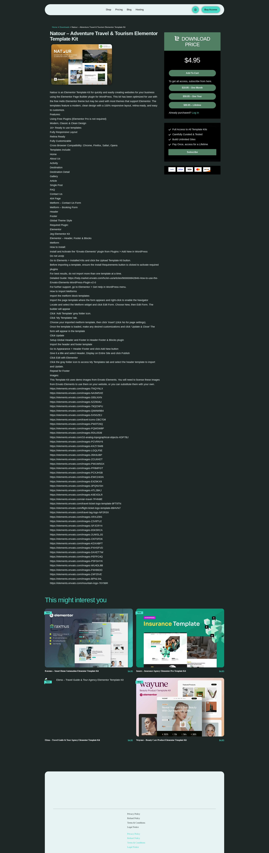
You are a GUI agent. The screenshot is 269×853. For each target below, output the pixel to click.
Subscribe (192, 152)
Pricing (119, 9)
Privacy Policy (133, 814)
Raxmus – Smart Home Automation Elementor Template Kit (72, 671)
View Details (88, 638)
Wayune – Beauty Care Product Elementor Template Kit (161, 740)
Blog (129, 9)
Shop (108, 9)
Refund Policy (133, 818)
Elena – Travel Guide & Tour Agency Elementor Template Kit (72, 740)
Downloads (64, 27)
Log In (195, 112)
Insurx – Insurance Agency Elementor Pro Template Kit (161, 671)
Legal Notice (133, 827)
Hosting (140, 9)
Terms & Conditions (136, 823)
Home (54, 27)
